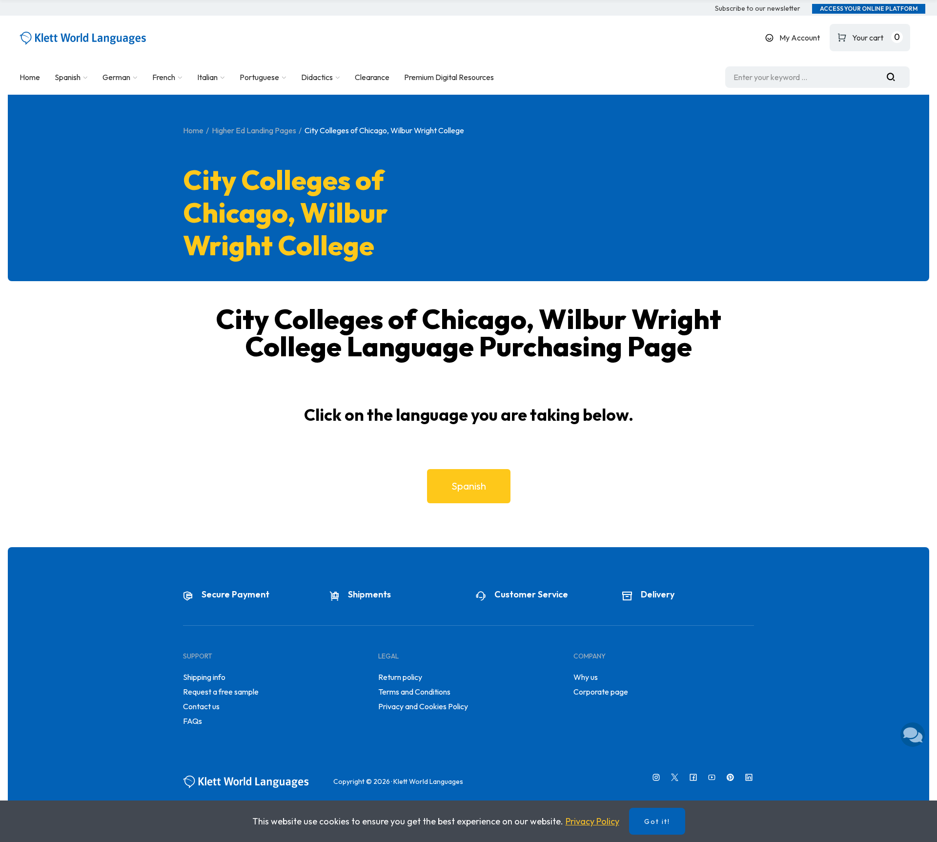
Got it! (657, 821)
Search (894, 77)
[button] (757, 9)
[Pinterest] (730, 777)
